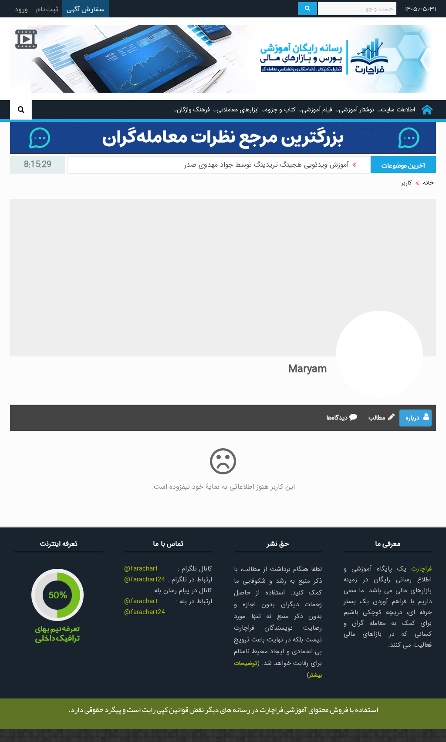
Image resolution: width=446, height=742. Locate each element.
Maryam (307, 369)
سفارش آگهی (86, 8)
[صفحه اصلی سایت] (427, 109)
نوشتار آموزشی (356, 109)
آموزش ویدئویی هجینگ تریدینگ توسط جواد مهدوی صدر (266, 164)
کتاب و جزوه (280, 109)
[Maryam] (379, 354)
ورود (20, 8)
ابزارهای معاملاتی (237, 109)
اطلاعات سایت (398, 109)
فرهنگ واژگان (193, 109)
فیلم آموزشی (317, 109)
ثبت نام (47, 8)
